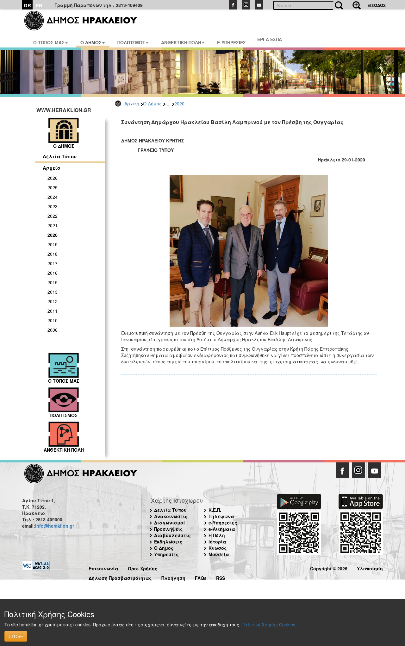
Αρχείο (51, 167)
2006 (52, 330)
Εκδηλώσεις (168, 541)
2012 (52, 301)
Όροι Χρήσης (143, 567)
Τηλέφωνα (221, 516)
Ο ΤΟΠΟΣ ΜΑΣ (49, 42)
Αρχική (131, 103)
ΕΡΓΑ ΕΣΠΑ (269, 39)
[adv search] (355, 5)
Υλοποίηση (370, 567)
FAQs (201, 577)
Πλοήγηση (173, 577)
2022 (52, 216)
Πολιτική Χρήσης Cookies (268, 624)
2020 (179, 103)
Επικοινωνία (103, 567)
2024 (52, 197)
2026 (52, 178)
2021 (52, 225)
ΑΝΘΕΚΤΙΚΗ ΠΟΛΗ (181, 42)
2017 (52, 263)
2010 (52, 320)
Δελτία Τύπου (60, 156)
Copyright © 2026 (328, 567)
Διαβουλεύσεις (172, 535)
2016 (52, 273)
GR (27, 5)
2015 (52, 282)
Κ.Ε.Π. (215, 510)
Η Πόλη (217, 535)
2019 (52, 244)
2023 (52, 206)
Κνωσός (218, 548)
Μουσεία (219, 554)
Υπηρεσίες (166, 554)
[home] (84, 20)
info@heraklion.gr (54, 526)
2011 (52, 311)
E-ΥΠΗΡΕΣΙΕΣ (231, 42)
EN (39, 5)
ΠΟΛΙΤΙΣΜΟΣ (131, 42)
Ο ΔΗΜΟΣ (91, 42)
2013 (52, 292)
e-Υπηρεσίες (223, 522)
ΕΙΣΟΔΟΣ (376, 5)
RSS (220, 577)
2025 (52, 187)
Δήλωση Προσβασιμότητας (120, 577)
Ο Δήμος (152, 103)
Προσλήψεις (168, 529)
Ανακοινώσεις (171, 516)
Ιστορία (217, 541)
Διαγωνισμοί (169, 522)
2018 (52, 254)
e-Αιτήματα (222, 529)
